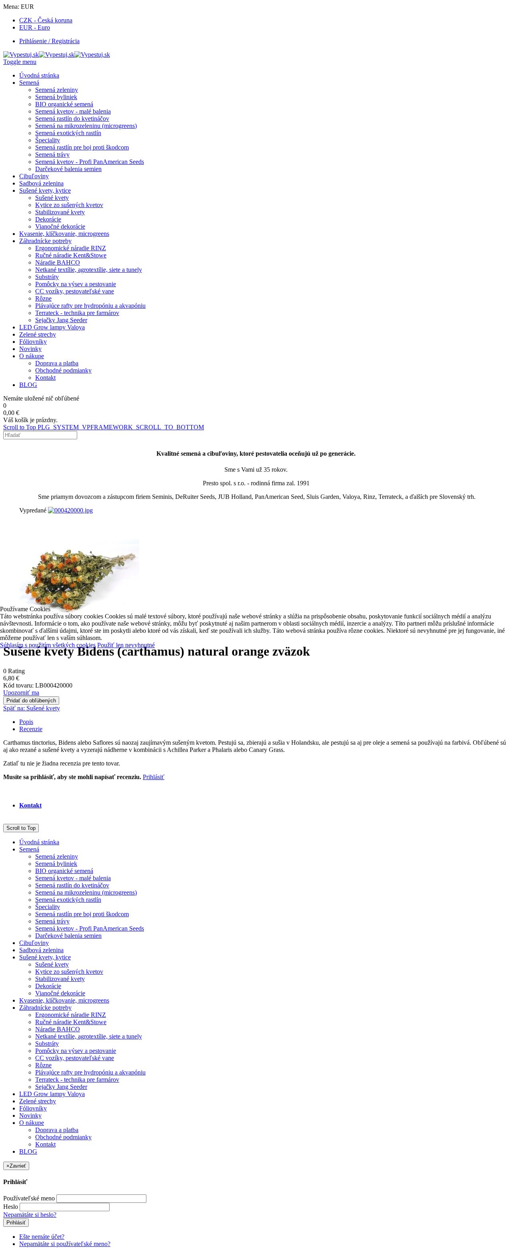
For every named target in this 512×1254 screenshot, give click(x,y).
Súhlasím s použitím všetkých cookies (48, 645)
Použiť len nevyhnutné (126, 645)
